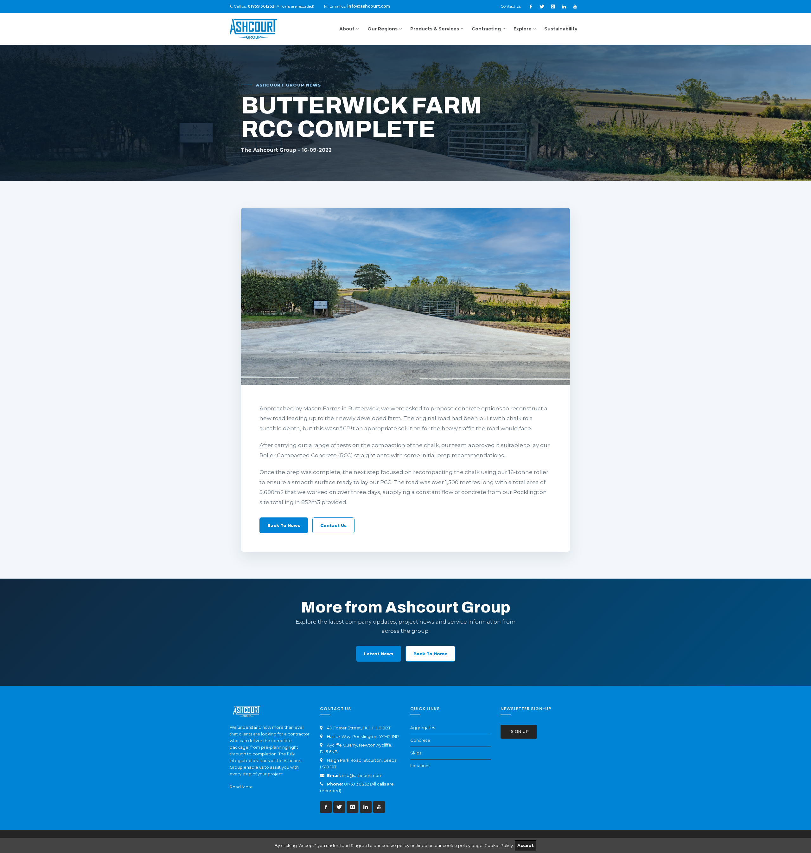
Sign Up (519, 731)
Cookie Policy (498, 845)
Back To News (283, 525)
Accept (525, 845)
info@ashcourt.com (362, 775)
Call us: (254, 6)
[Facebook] (530, 6)
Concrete (420, 740)
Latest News (378, 653)
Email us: (359, 6)
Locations (420, 765)
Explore (523, 29)
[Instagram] (553, 6)
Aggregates (422, 727)
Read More (241, 786)
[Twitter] (541, 6)
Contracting (486, 29)
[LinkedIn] (564, 6)
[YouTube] (575, 6)
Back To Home (430, 653)
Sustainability (560, 29)
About (346, 29)
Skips (415, 752)
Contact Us (511, 6)
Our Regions (382, 29)
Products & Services (434, 29)
